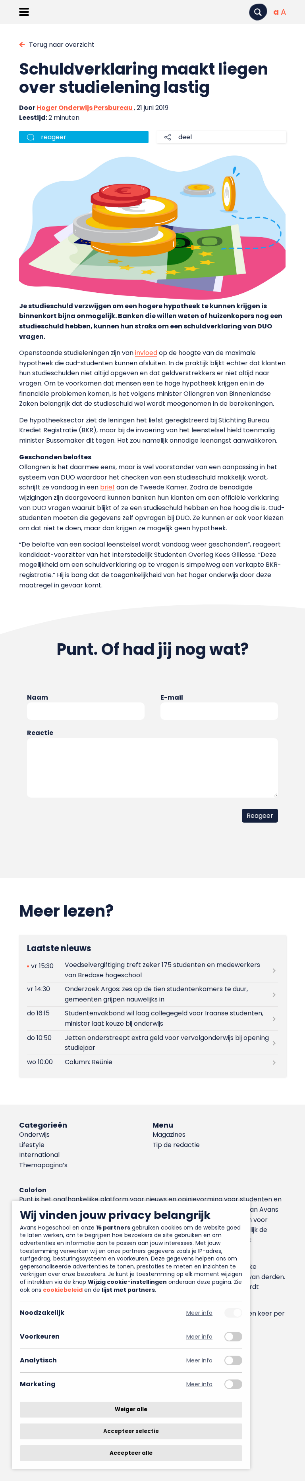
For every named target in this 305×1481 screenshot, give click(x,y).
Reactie (40, 732)
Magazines (168, 1134)
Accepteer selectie (131, 1431)
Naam (37, 697)
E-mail (171, 697)
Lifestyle (31, 1144)
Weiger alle (131, 1409)
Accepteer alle (131, 1453)
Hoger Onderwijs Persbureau (85, 107)
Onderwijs (34, 1134)
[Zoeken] (258, 12)
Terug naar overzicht (62, 44)
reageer (53, 137)
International (39, 1154)
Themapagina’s (43, 1165)
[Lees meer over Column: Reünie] (152, 1062)
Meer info (199, 1313)
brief (107, 487)
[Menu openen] (24, 12)
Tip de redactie (176, 1144)
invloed (146, 352)
